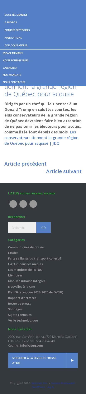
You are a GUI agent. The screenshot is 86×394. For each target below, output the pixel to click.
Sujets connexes (20, 315)
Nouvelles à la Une (21, 287)
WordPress (38, 387)
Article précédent (25, 163)
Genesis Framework (63, 383)
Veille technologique (23, 320)
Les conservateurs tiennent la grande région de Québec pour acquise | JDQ (41, 137)
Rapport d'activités (22, 298)
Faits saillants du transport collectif (34, 258)
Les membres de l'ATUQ (25, 270)
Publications (13, 37)
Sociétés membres (16, 14)
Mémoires (15, 275)
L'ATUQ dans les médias (25, 264)
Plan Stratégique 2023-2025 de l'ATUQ (35, 292)
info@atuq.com (31, 345)
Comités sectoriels (17, 30)
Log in (50, 387)
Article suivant (64, 171)
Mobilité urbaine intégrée (27, 281)
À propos (11, 22)
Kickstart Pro (39, 383)
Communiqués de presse (26, 247)
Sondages (15, 309)
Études (13, 253)
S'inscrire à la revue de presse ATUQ (34, 360)
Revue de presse (19, 303)
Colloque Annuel (16, 45)
